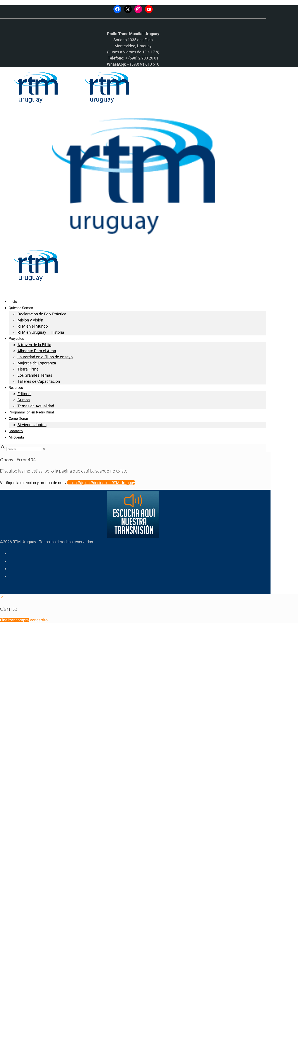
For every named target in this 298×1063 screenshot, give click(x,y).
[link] (44, 448)
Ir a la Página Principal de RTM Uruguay (101, 482)
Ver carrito (39, 620)
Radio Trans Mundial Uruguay (54, 994)
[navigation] (149, 608)
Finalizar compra (14, 620)
